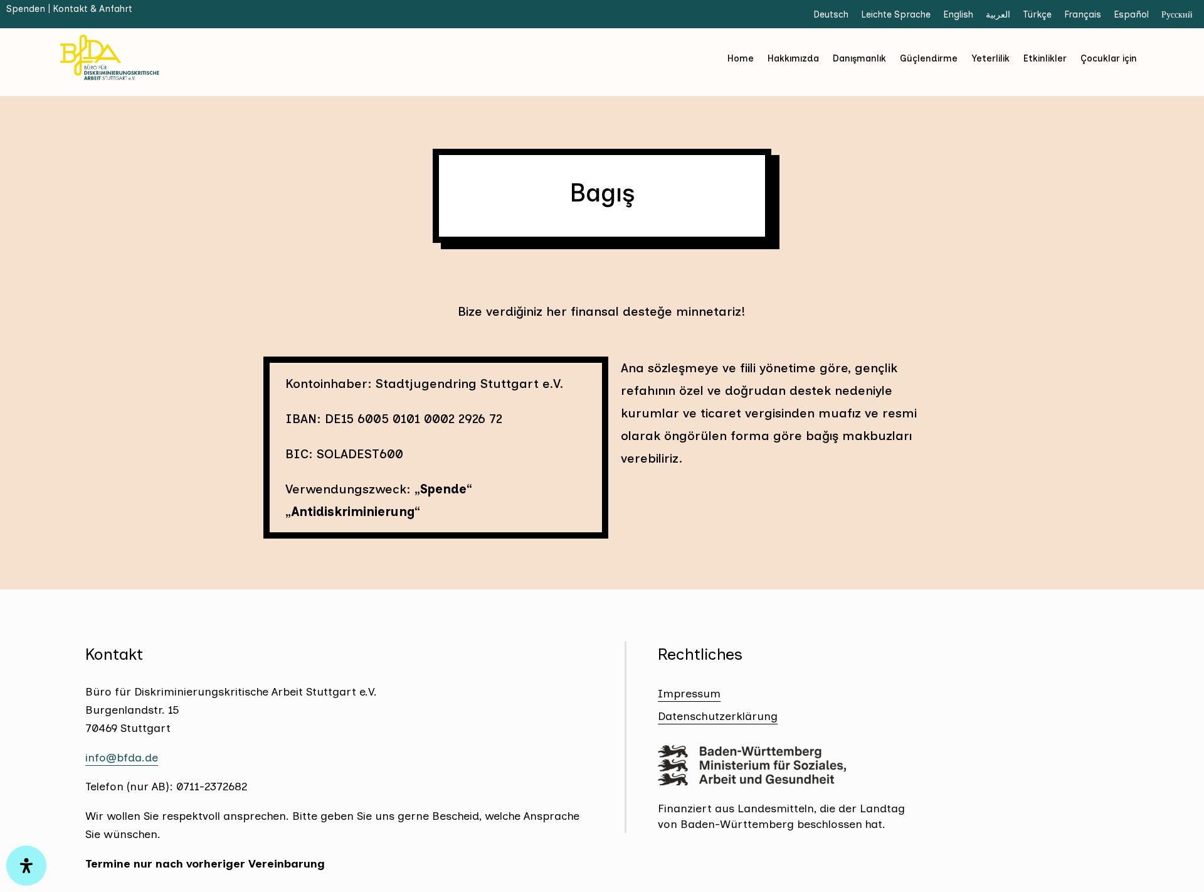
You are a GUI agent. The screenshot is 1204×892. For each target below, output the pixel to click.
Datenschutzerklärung (718, 716)
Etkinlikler (1045, 58)
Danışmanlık (859, 58)
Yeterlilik (990, 58)
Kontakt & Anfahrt (92, 8)
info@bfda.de (121, 758)
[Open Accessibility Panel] (26, 866)
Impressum (689, 694)
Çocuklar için (1108, 58)
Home (740, 58)
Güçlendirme (929, 58)
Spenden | (29, 8)
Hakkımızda (793, 58)
